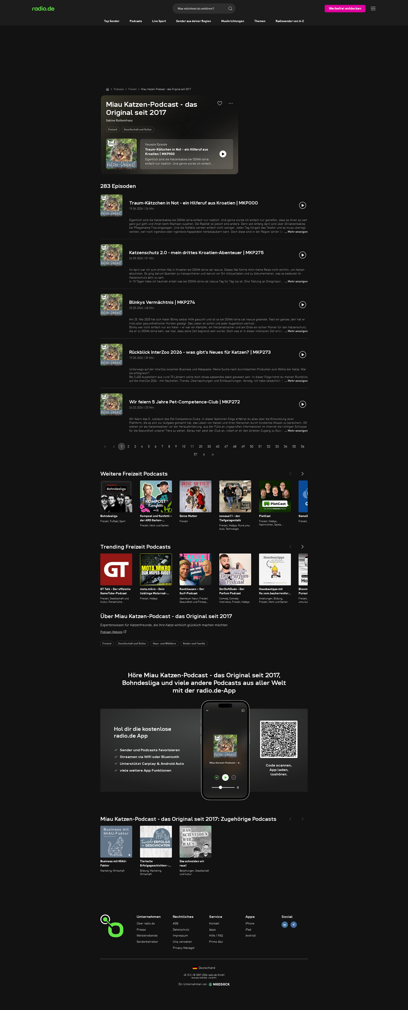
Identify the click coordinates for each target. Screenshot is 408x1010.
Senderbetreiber (147, 941)
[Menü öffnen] (373, 8)
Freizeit (112, 129)
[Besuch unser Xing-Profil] (293, 924)
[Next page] (204, 454)
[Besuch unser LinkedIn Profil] (284, 924)
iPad (248, 929)
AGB (175, 923)
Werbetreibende (147, 935)
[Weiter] (303, 472)
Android (250, 935)
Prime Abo (216, 941)
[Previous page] (113, 446)
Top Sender (111, 21)
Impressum (180, 935)
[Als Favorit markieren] (219, 103)
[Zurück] (290, 472)
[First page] (105, 446)
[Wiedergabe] (223, 154)
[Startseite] (107, 89)
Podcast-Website (111, 632)
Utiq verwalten (182, 941)
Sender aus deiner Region (193, 21)
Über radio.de (146, 923)
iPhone (249, 923)
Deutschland (206, 967)
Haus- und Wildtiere (164, 643)
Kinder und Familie (194, 643)
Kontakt (214, 923)
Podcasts (136, 21)
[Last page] (212, 454)
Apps (212, 929)
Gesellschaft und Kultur (138, 129)
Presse (141, 929)
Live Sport (159, 21)
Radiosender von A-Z (290, 21)
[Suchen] (230, 8)
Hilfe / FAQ (216, 935)
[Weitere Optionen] (230, 103)
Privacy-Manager (184, 948)
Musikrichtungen (232, 21)
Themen (259, 21)
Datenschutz (181, 929)
